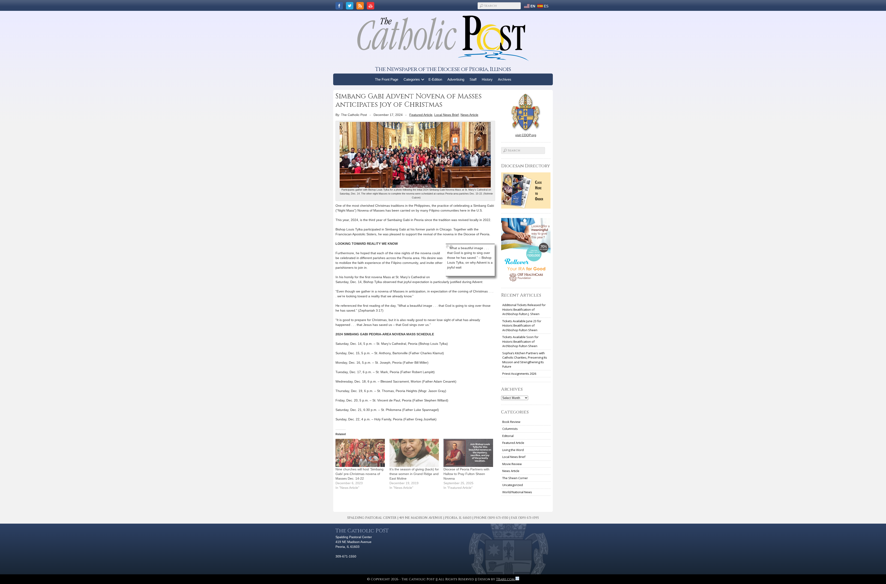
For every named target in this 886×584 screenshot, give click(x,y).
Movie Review (512, 464)
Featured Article (420, 115)
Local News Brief (446, 115)
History (487, 79)
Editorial (508, 436)
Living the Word (513, 450)
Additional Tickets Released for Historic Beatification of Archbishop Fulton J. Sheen (524, 309)
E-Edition (435, 79)
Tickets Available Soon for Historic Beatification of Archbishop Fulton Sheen (520, 341)
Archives (504, 79)
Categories (412, 79)
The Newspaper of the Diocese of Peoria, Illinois (443, 69)
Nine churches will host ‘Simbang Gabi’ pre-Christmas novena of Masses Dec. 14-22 (359, 473)
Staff (473, 79)
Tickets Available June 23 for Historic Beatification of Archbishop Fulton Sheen (521, 325)
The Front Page (386, 79)
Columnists (510, 429)
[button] (423, 79)
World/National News (517, 492)
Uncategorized (512, 485)
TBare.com (505, 579)
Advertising (455, 79)
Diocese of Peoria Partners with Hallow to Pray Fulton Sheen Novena (466, 473)
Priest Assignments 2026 (519, 374)
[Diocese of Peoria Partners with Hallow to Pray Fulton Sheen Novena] (468, 453)
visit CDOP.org (525, 135)
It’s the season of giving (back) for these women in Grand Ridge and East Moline (414, 473)
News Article (469, 115)
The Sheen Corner (515, 478)
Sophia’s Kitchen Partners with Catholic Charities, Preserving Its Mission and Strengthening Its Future (524, 360)
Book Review (511, 422)
